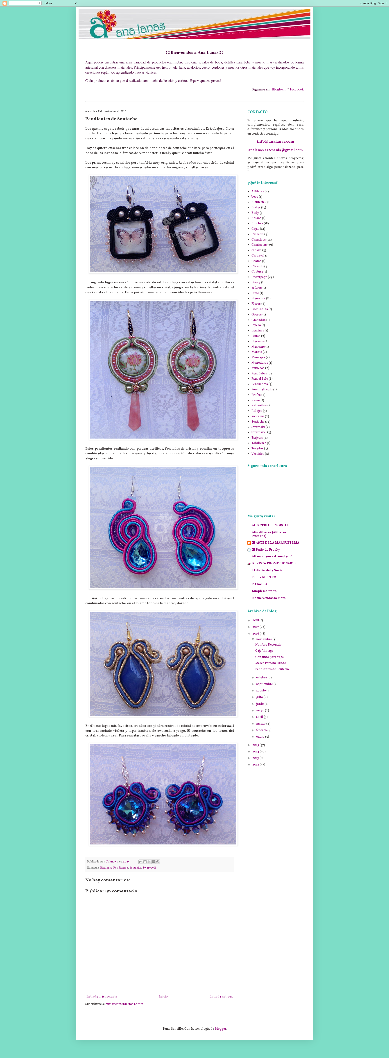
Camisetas (259, 245)
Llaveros (257, 341)
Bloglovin (279, 89)
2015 (256, 745)
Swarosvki (149, 868)
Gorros (256, 315)
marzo (261, 724)
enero (260, 737)
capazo (256, 250)
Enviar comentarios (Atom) (125, 1004)
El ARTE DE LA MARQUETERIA (275, 543)
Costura (257, 272)
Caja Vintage (264, 651)
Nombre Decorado (268, 645)
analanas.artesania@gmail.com (275, 150)
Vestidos (257, 454)
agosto (261, 691)
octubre (262, 677)
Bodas (255, 207)
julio (260, 697)
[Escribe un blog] (145, 862)
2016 (256, 634)
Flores (256, 304)
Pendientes (120, 868)
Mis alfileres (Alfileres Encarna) (269, 534)
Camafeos (258, 240)
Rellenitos (259, 405)
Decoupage (259, 277)
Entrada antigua (221, 997)
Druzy (255, 282)
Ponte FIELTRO (264, 577)
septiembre (265, 684)
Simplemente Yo (264, 591)
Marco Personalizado (270, 663)
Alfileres (257, 191)
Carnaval (258, 256)
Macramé (258, 347)
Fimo (255, 293)
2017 (256, 627)
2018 (256, 620)
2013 (256, 758)
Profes (256, 395)
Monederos (259, 363)
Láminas (257, 331)
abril (260, 717)
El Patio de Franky (266, 550)
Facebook (297, 89)
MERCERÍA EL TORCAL (270, 525)
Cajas (255, 229)
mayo (260, 710)
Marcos (256, 352)
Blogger (220, 1029)
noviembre (264, 639)
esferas (256, 288)
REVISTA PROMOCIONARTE (274, 563)
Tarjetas (257, 438)
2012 (256, 765)
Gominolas (259, 309)
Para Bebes (259, 373)
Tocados (257, 448)
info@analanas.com (275, 141)
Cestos (256, 261)
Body (255, 213)
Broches (257, 223)
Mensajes (258, 357)
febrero (261, 730)
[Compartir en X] (149, 862)
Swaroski (258, 427)
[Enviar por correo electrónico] (140, 862)
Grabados (258, 320)
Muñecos (258, 368)
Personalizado (262, 389)
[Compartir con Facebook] (153, 862)
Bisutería (106, 868)
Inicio (163, 997)
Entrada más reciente (101, 997)
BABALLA (259, 584)
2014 (256, 752)
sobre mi (257, 416)
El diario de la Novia (267, 570)
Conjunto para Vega (269, 657)
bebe (254, 197)
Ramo (255, 400)
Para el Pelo (259, 379)
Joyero (256, 325)
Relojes (256, 411)
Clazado (257, 266)
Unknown (112, 862)
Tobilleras (258, 443)
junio (260, 704)
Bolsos (256, 218)
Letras (255, 336)
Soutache (135, 868)
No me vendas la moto (269, 598)
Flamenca (258, 298)
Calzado (257, 234)
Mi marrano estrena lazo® (272, 556)
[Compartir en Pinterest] (158, 862)
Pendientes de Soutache (272, 669)
